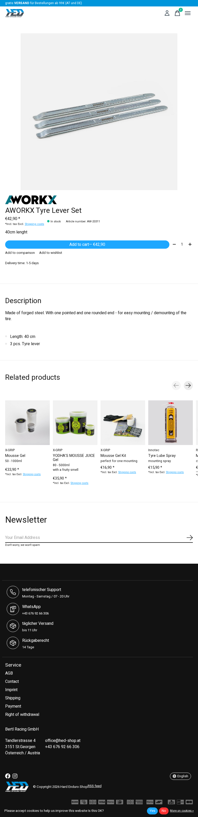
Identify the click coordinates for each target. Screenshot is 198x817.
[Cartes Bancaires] (189, 803)
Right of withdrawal (22, 714)
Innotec (153, 450)
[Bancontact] (158, 803)
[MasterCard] (92, 803)
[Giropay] (180, 803)
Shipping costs (34, 224)
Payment (13, 706)
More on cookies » (182, 810)
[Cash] (83, 803)
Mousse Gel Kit (113, 455)
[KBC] (171, 803)
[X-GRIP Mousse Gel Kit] (123, 422)
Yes (152, 810)
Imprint (11, 690)
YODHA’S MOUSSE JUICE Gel (74, 457)
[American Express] (139, 803)
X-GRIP (10, 450)
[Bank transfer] (75, 803)
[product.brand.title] (99, 199)
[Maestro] (130, 803)
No (164, 810)
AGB (9, 673)
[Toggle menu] (188, 13)
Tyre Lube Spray (162, 455)
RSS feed (95, 786)
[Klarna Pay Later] (150, 803)
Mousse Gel (15, 455)
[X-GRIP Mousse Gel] (27, 422)
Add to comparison (20, 252)
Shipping (12, 698)
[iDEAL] (119, 803)
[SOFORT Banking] (110, 803)
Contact (12, 681)
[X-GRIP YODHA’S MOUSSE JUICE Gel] (75, 422)
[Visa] (101, 803)
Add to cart (87, 244)
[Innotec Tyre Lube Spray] (170, 422)
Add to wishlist (50, 252)
